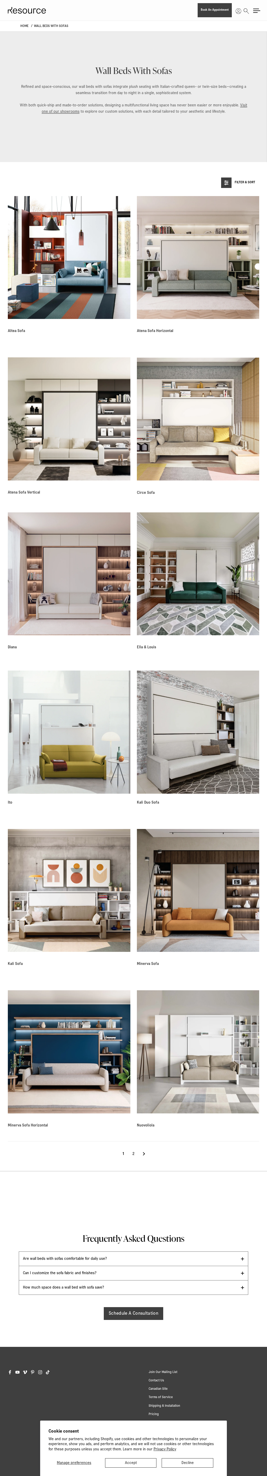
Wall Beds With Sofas (51, 26)
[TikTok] (49, 1372)
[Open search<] (246, 10)
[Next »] (144, 1154)
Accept (131, 1463)
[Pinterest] (34, 1372)
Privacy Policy (165, 1449)
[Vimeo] (27, 1372)
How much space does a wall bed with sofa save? (63, 1287)
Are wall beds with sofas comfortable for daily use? (65, 1259)
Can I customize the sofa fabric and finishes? (59, 1273)
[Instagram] (42, 1372)
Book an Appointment (215, 10)
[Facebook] (11, 1372)
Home (24, 26)
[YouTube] (19, 1372)
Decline (187, 1463)
